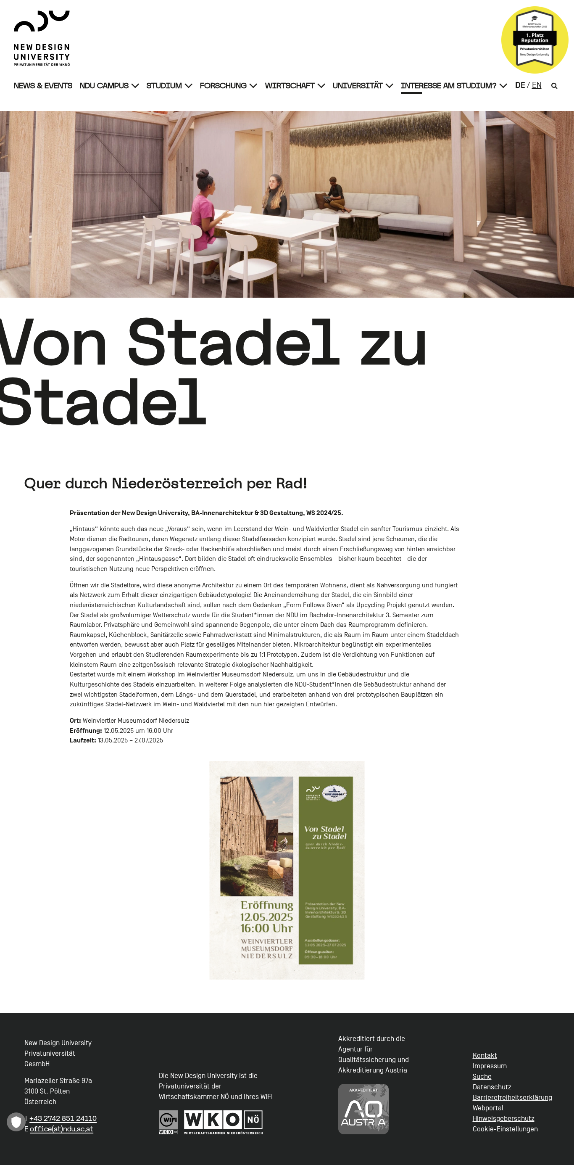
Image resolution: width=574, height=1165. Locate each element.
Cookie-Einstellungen (505, 1129)
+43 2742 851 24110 (63, 1118)
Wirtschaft (290, 85)
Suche (482, 1076)
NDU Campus (104, 85)
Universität (358, 85)
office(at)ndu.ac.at (61, 1129)
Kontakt (485, 1055)
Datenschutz (492, 1087)
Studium (164, 85)
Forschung (223, 85)
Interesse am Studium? (449, 85)
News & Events (43, 85)
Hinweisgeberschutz (504, 1119)
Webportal (488, 1108)
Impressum (490, 1066)
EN (537, 85)
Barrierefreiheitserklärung (512, 1098)
